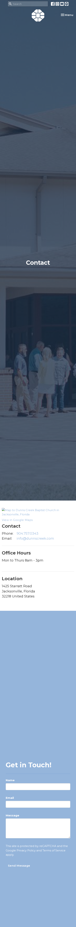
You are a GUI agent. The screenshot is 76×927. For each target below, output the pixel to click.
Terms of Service (53, 850)
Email (10, 798)
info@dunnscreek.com (35, 538)
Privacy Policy (26, 850)
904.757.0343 (27, 533)
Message (12, 815)
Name (10, 780)
